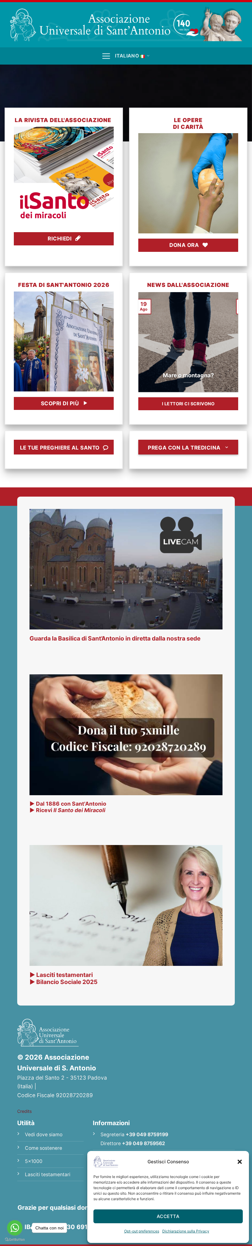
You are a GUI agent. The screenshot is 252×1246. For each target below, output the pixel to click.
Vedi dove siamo (43, 1134)
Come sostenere (43, 1148)
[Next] (234, 341)
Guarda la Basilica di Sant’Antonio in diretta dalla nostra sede (115, 638)
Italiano (127, 56)
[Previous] (141, 341)
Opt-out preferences (141, 1231)
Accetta (168, 1216)
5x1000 (33, 1161)
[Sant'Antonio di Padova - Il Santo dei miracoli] (126, 23)
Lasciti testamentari (47, 1174)
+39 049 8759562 (143, 1143)
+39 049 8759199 (147, 1134)
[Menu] (106, 56)
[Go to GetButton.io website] (15, 1240)
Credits (24, 1111)
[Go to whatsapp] (14, 1228)
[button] (240, 1162)
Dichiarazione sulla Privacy (185, 1231)
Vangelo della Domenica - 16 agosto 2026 (189, 372)
